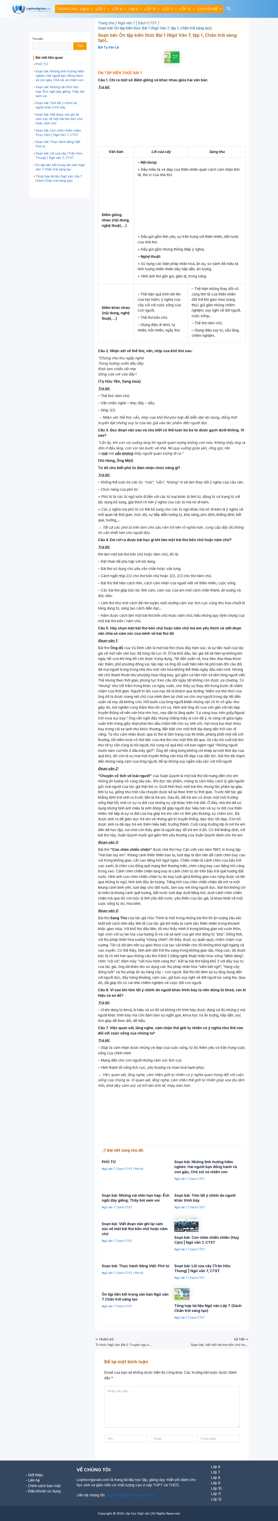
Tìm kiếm (37, 38)
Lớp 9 (133, 9)
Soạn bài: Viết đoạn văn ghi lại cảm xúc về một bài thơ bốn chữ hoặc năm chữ (59, 119)
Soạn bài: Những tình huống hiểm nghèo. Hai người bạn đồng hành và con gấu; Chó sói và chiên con (60, 75)
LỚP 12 (185, 9)
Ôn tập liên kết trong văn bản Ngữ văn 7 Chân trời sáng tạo (60, 167)
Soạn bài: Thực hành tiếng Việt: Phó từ (58, 144)
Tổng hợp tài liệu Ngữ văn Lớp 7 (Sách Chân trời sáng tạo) (59, 178)
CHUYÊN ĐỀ (207, 9)
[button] (91, 9)
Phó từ (139, 1169)
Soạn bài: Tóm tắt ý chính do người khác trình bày (56, 105)
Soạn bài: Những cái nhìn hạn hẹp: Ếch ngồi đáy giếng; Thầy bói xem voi (60, 91)
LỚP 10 (150, 9)
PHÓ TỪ (42, 64)
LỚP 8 (117, 9)
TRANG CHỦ (66, 9)
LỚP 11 (167, 9)
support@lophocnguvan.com (131, 1495)
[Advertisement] (172, 118)
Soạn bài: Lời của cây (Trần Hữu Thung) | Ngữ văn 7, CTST (59, 155)
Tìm (80, 46)
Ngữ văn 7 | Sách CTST (117, 1169)
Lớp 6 (84, 9)
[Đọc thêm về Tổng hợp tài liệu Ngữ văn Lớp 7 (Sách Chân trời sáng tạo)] (181, 1294)
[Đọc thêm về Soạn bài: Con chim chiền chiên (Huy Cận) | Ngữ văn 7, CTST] (186, 1224)
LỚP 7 (100, 9)
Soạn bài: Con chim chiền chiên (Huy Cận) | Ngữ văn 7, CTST (58, 133)
